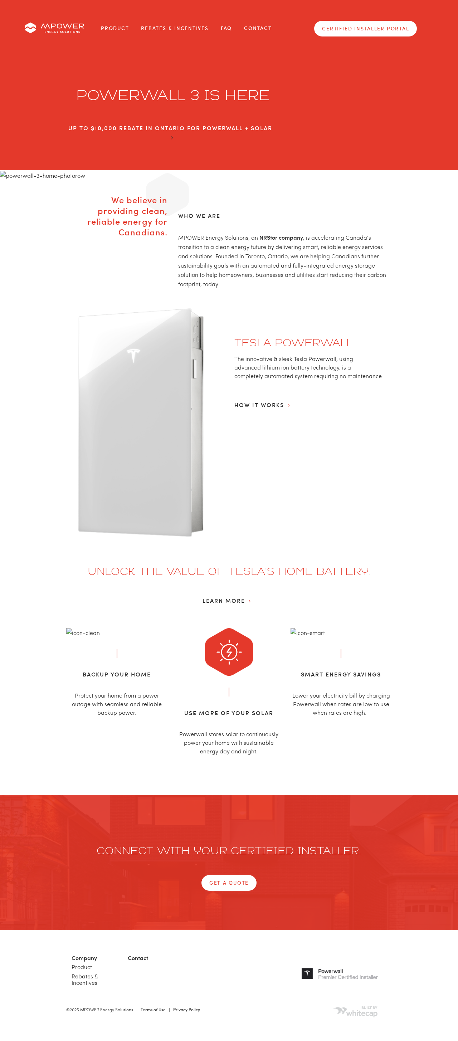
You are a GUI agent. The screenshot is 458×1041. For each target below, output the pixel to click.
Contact (258, 28)
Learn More (224, 600)
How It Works (259, 405)
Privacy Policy (186, 1009)
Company (84, 958)
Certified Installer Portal (365, 28)
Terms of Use (153, 1009)
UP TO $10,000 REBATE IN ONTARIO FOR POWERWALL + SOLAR (170, 128)
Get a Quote (229, 882)
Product (115, 28)
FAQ (226, 28)
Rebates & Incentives (174, 28)
